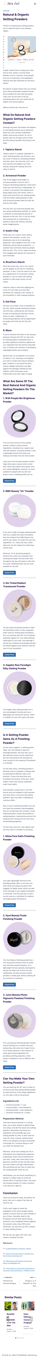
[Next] (31, 1319)
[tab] (15, 1337)
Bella (10, 1329)
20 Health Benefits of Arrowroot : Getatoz (18, 1248)
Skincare (6, 11)
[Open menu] (35, 3)
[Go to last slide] (7, 1319)
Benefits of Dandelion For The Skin (11, 1320)
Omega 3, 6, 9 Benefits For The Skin (29, 1282)
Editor (27, 1326)
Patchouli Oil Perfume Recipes (9, 1280)
